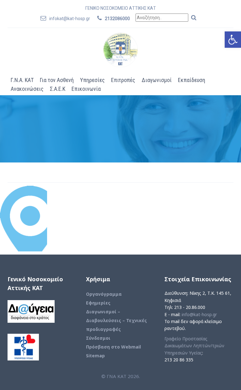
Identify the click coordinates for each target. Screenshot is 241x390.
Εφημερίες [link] (98, 303)
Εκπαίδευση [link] (191, 80)
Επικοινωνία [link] (86, 88)
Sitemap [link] (95, 356)
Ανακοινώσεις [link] (27, 88)
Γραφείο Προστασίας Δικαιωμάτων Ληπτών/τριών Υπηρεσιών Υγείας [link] (194, 346)
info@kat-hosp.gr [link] (199, 314)
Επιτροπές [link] (123, 80)
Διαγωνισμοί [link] (157, 80)
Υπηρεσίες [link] (92, 80)
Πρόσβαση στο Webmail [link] (113, 347)
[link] (233, 39)
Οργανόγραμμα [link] (104, 294)
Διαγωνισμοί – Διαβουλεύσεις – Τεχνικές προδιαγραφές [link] (116, 320)
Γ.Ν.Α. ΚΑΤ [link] (22, 80)
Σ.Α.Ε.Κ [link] (57, 88)
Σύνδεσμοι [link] (98, 338)
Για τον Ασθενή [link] (57, 80)
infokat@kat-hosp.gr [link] (69, 18)
